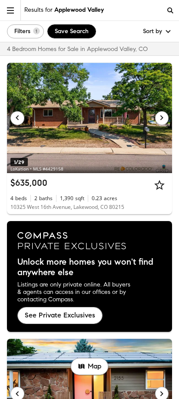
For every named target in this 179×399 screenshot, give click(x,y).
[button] (10, 10)
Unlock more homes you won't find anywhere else (85, 267)
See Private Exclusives (60, 315)
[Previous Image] (17, 118)
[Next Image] (162, 118)
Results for (64, 10)
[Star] (159, 185)
